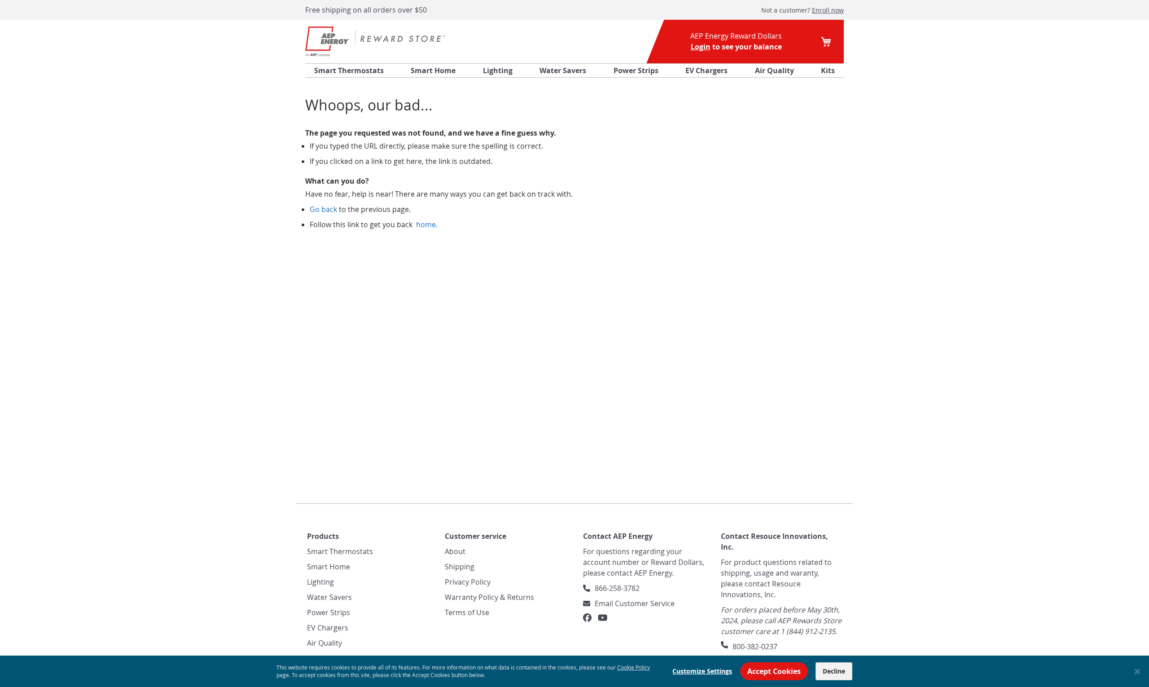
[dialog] (574, 671)
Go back (323, 209)
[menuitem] (349, 70)
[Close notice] (1137, 671)
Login (700, 47)
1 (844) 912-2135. (809, 631)
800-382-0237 (754, 647)
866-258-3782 (617, 588)
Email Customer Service (635, 603)
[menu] (574, 70)
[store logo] (375, 41)
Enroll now (828, 10)
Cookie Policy (633, 667)
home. (426, 224)
